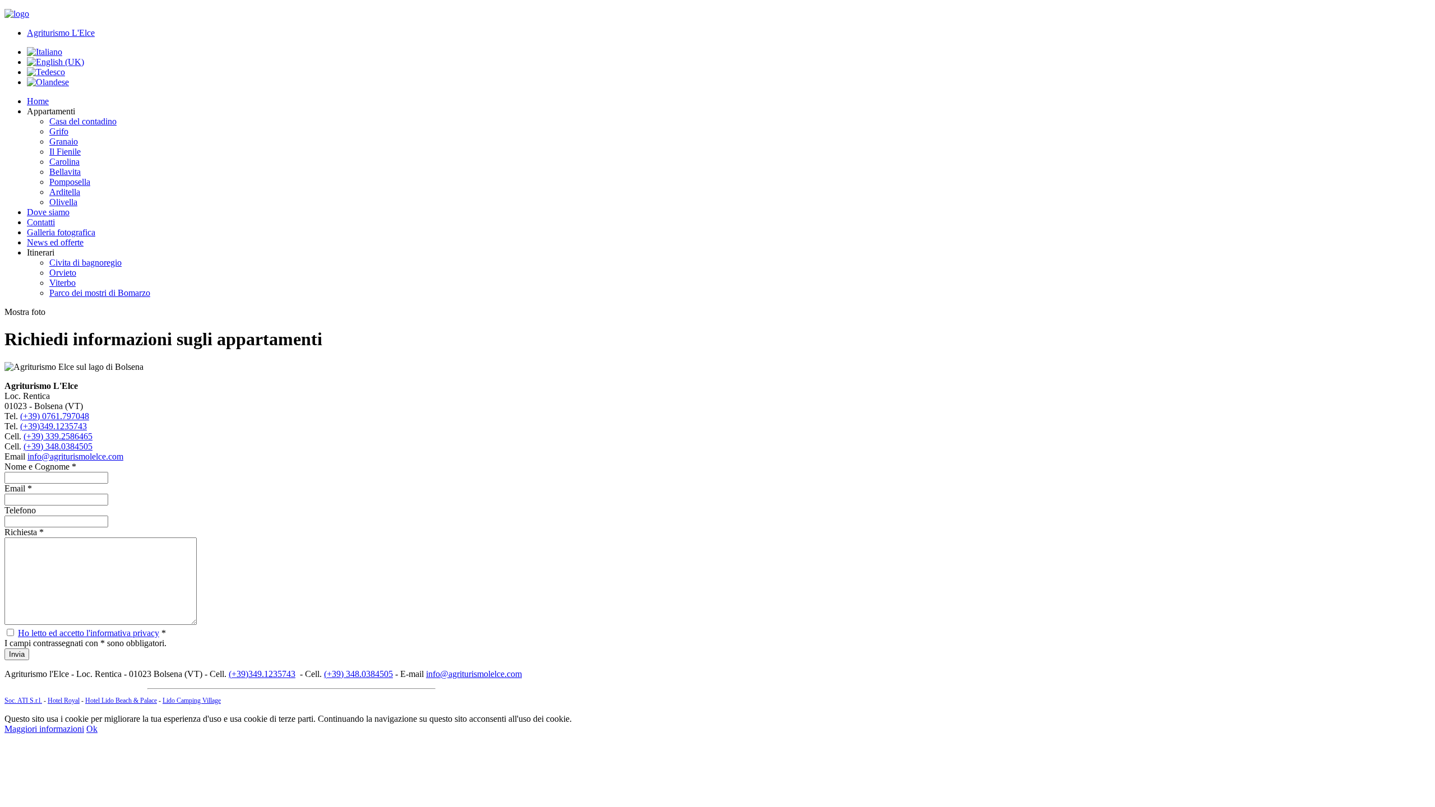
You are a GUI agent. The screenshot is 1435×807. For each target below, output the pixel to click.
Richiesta (20, 532)
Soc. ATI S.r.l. (23, 700)
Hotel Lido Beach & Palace (121, 700)
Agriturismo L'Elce (61, 33)
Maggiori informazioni (44, 729)
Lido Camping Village (192, 700)
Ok (92, 729)
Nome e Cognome (37, 466)
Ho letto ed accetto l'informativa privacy (88, 633)
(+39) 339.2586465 (58, 436)
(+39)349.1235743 (53, 426)
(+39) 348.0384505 (58, 446)
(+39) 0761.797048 (54, 416)
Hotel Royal (64, 700)
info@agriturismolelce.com (75, 456)
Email (14, 488)
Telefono (20, 510)
